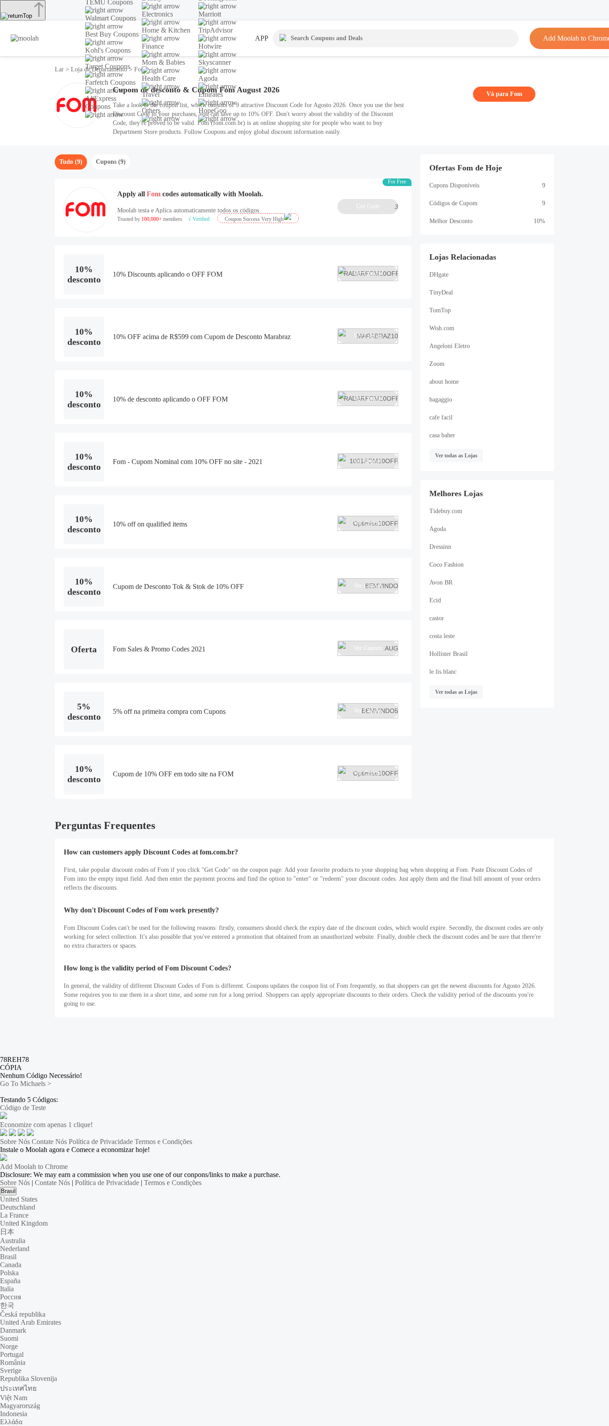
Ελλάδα (11, 1422)
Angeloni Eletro (449, 346)
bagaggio (440, 399)
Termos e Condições (163, 1141)
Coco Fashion (446, 564)
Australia (12, 1240)
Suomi (9, 1338)
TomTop (440, 310)
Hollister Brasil (448, 654)
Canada (10, 1264)
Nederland (14, 1248)
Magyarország (20, 1405)
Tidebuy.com (445, 511)
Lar (60, 69)
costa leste (442, 636)
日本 (7, 1231)
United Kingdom (24, 1223)
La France (14, 1215)
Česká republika (22, 1314)
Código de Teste (23, 1107)
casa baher (442, 435)
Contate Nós (49, 1141)
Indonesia (13, 1414)
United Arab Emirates (30, 1322)
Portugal (12, 1354)
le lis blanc (443, 671)
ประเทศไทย (18, 1388)
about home (444, 381)
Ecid (435, 600)
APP (261, 38)
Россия (10, 1297)
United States (18, 1199)
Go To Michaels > (25, 1083)
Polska (9, 1273)
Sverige (10, 1370)
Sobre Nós (15, 1141)
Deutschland (17, 1207)
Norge (9, 1346)
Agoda (437, 529)
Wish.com (441, 328)
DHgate (439, 274)
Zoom (436, 364)
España (10, 1281)
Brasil (8, 1191)
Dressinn (440, 546)
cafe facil (441, 417)
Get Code (377, 206)
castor (436, 618)
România (12, 1362)
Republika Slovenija (28, 1378)
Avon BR (441, 582)
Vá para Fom (504, 94)
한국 (7, 1305)
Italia (7, 1289)
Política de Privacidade (101, 1141)
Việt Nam (13, 1397)
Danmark (13, 1330)
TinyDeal (441, 292)
